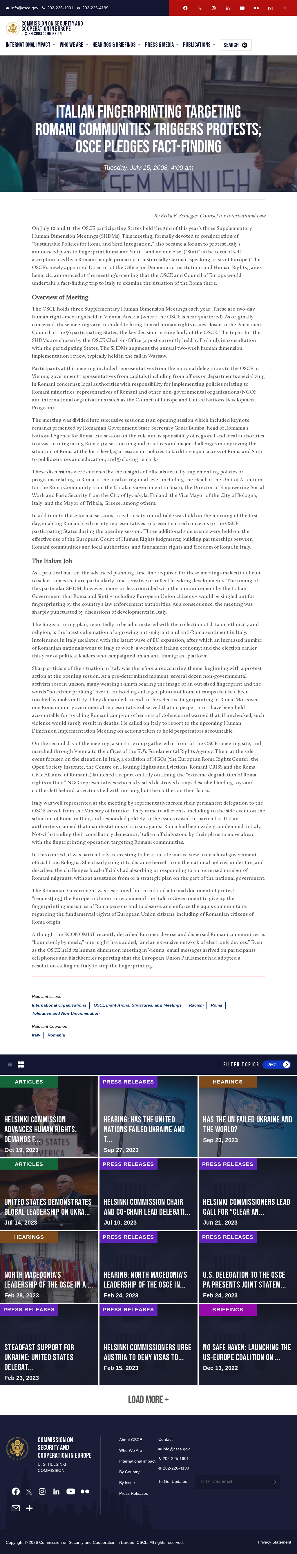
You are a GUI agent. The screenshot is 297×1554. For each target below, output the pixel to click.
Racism (196, 1005)
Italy (36, 1035)
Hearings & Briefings (114, 44)
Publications (197, 44)
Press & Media (159, 44)
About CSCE (130, 1439)
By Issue (127, 1482)
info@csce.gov (24, 8)
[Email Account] (270, 8)
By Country (129, 1472)
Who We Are (71, 44)
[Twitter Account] (199, 8)
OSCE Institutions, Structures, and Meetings (138, 1005)
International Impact (28, 44)
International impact (137, 1461)
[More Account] (284, 8)
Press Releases (133, 1493)
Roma (216, 1005)
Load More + (148, 1400)
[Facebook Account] (185, 8)
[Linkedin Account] (228, 8)
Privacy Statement (274, 1542)
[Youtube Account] (242, 8)
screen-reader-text (49, 1116)
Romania (56, 1035)
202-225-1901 (60, 8)
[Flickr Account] (256, 8)
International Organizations (59, 1005)
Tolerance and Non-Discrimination (66, 1013)
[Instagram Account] (213, 8)
